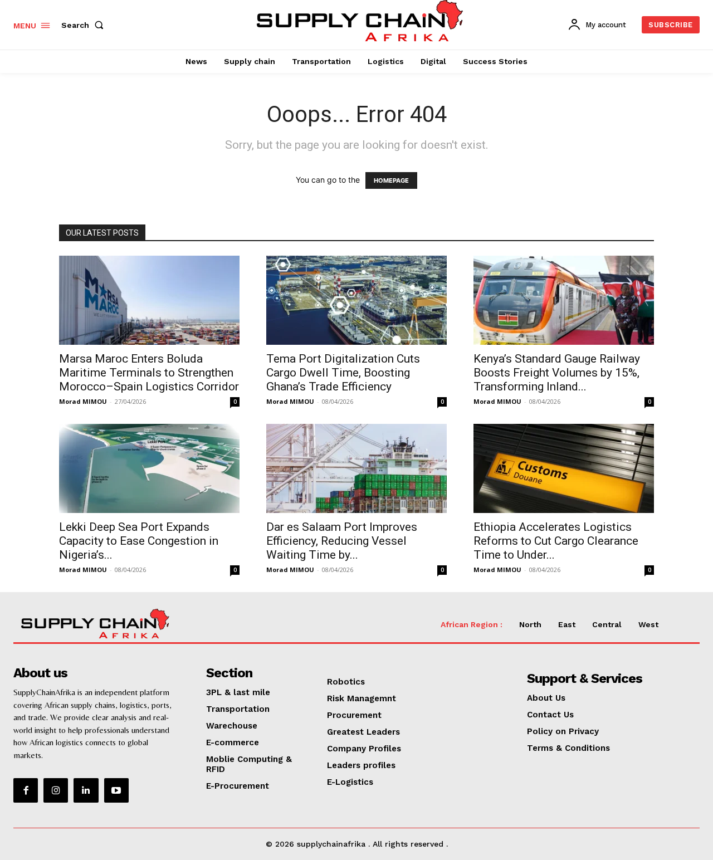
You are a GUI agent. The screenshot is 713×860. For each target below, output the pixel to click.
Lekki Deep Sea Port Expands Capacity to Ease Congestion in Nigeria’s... (138, 540)
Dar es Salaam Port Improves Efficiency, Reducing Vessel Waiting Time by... (341, 540)
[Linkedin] (86, 790)
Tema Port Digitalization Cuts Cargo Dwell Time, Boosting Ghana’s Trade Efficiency (343, 372)
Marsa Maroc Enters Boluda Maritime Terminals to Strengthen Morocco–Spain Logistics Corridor (149, 372)
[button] (84, 25)
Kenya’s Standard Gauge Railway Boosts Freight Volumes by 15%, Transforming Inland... (556, 372)
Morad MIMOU (83, 401)
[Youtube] (116, 790)
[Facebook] (25, 790)
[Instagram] (55, 790)
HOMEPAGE (391, 180)
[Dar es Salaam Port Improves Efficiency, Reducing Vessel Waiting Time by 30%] (356, 468)
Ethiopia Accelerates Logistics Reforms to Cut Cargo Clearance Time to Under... (555, 540)
